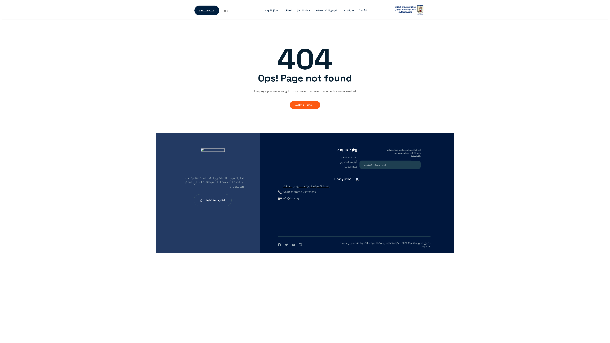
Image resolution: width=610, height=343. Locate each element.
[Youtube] (293, 244)
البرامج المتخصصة (327, 10)
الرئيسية (363, 10)
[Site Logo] (409, 10)
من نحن (350, 10)
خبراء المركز (303, 10)
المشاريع (287, 10)
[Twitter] (286, 244)
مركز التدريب (271, 10)
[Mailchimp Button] (416, 165)
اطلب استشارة (207, 10)
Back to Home (303, 105)
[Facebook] (279, 244)
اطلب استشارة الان (212, 200)
